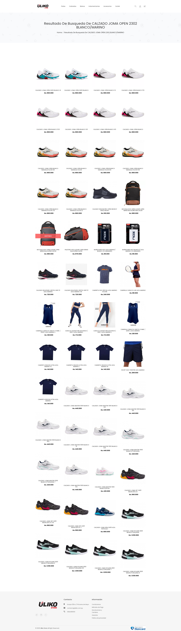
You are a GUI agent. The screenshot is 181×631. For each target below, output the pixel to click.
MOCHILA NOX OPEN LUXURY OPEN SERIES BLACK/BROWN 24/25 (133, 209)
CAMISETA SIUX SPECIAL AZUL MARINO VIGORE (104, 291)
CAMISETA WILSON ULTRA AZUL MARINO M (105, 365)
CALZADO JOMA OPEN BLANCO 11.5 (133, 90)
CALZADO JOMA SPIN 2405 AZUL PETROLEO (104, 528)
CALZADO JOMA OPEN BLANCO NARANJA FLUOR (76, 169)
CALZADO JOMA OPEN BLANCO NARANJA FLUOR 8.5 (104, 169)
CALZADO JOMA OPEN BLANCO (133, 129)
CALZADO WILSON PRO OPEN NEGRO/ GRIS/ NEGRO (104, 209)
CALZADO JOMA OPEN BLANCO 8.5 (104, 129)
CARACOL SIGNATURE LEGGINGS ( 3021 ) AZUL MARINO (76, 331)
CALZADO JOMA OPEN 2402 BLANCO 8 (48, 90)
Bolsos (82, 6)
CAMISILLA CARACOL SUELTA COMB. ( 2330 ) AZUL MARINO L (48, 331)
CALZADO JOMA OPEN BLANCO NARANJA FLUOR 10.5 (133, 169)
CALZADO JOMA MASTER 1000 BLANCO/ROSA (104, 487)
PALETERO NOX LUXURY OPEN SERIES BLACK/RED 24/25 (76, 250)
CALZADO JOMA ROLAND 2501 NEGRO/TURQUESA (133, 531)
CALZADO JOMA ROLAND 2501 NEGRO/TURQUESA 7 (105, 568)
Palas (63, 6)
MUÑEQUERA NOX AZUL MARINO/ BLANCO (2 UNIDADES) (104, 250)
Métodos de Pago (97, 607)
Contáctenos (96, 604)
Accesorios (108, 6)
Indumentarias (94, 6)
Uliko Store (43, 628)
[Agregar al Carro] (52, 77)
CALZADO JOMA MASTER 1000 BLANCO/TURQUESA (133, 450)
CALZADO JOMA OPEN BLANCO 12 (105, 90)
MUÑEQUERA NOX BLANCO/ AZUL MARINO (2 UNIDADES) (133, 250)
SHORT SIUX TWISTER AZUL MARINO (133, 370)
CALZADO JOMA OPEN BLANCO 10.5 (48, 129)
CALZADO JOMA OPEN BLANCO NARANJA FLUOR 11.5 (48, 209)
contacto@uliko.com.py (75, 608)
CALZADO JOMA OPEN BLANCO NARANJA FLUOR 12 (76, 209)
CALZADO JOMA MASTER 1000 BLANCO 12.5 (104, 447)
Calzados (72, 6)
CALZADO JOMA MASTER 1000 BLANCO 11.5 (76, 486)
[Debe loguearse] (140, 7)
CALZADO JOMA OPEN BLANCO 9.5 (76, 129)
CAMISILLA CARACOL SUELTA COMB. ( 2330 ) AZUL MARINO (133, 330)
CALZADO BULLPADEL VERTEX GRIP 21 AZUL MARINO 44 (76, 291)
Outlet (117, 6)
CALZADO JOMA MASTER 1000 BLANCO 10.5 (48, 440)
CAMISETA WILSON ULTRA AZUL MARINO (48, 400)
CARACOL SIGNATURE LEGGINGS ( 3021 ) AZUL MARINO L (104, 331)
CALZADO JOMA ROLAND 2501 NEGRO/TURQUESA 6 (48, 562)
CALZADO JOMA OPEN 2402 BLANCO (76, 90)
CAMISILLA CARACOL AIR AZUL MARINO (133, 290)
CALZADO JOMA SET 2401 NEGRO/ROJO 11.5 (48, 521)
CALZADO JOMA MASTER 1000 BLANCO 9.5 (133, 409)
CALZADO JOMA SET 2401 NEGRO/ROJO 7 (76, 526)
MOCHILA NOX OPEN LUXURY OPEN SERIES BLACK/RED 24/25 (48, 250)
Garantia (95, 615)
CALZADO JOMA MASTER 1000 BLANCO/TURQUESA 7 (48, 481)
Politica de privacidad (99, 618)
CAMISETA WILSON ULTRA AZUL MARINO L (76, 365)
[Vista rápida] (44, 77)
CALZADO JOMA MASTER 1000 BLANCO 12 (76, 445)
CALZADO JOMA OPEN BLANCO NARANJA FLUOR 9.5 (48, 169)
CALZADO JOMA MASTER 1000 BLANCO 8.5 (104, 406)
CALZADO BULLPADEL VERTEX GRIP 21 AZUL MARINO (48, 291)
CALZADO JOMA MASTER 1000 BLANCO (76, 406)
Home (59, 32)
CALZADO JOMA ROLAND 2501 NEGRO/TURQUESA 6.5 (76, 567)
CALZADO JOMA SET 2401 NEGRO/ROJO (133, 491)
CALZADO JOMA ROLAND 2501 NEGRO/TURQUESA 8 (133, 572)
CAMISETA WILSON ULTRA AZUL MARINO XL (48, 365)
